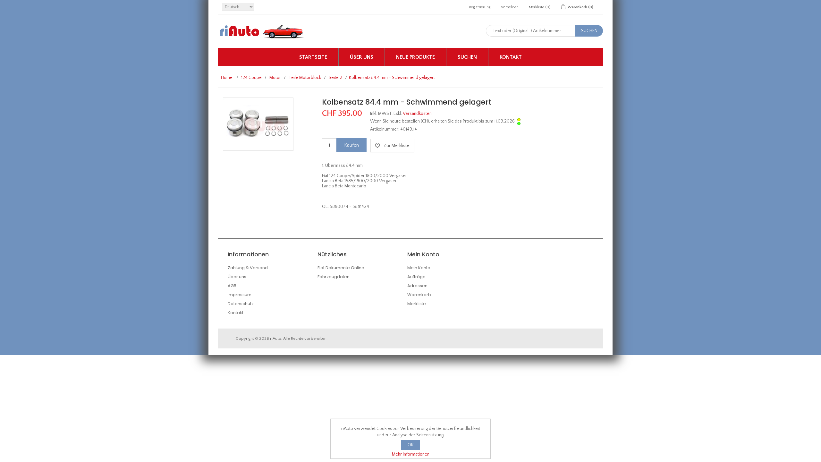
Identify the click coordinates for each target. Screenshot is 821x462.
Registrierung (479, 7)
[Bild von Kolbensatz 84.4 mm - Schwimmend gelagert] (258, 123)
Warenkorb (419, 295)
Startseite (313, 57)
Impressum (239, 295)
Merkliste (416, 304)
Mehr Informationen (410, 454)
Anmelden (510, 7)
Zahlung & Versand (248, 268)
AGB (232, 286)
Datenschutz (241, 304)
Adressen (417, 286)
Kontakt (511, 57)
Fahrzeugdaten (333, 277)
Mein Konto (418, 268)
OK (411, 445)
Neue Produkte (415, 57)
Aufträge (416, 277)
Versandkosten (417, 113)
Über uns (361, 57)
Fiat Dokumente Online (340, 268)
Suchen (467, 57)
